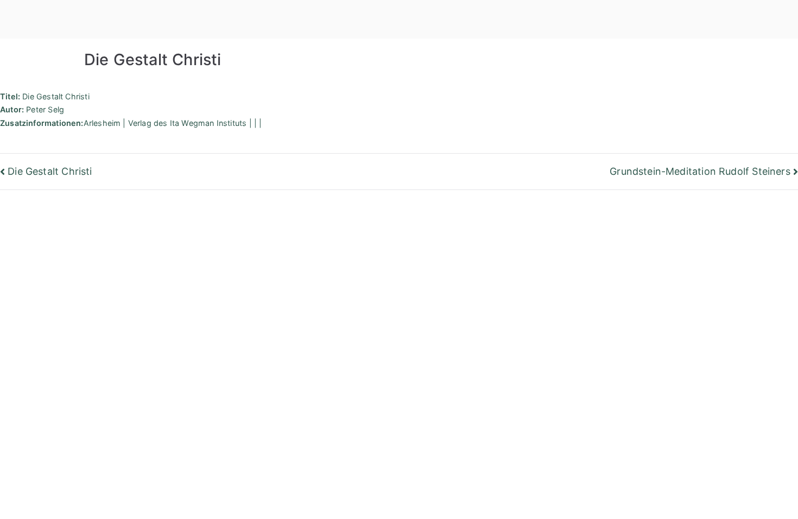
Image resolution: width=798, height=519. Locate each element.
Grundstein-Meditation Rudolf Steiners (700, 171)
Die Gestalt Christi (50, 171)
